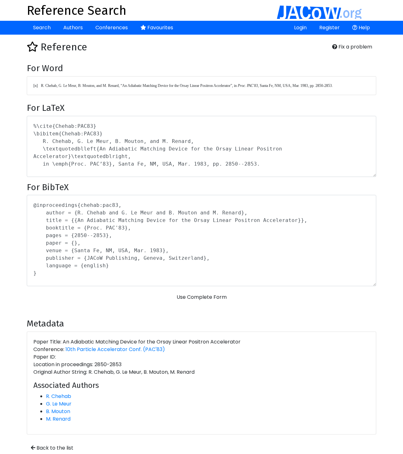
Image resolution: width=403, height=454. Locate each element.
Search (42, 27)
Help (363, 27)
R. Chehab (58, 396)
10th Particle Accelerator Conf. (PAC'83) (115, 349)
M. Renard (58, 419)
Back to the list (54, 447)
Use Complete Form (202, 297)
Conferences (111, 27)
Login (300, 27)
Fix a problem (354, 46)
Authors (73, 27)
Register (329, 27)
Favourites (159, 27)
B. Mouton (58, 411)
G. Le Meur (58, 403)
